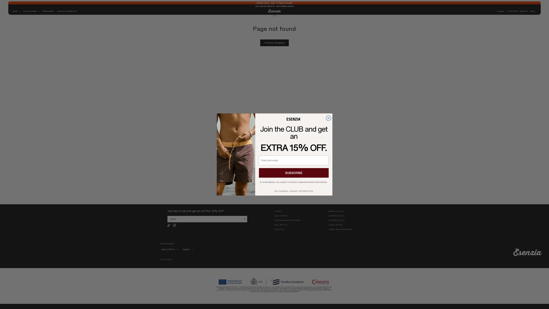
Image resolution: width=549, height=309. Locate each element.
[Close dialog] (328, 118)
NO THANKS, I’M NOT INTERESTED (293, 190)
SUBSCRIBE (294, 172)
